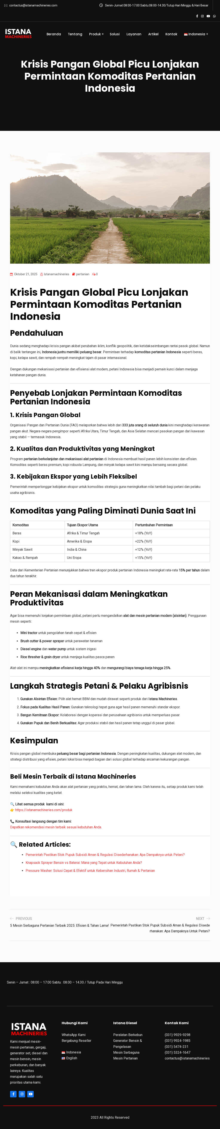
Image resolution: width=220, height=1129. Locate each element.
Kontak (171, 34)
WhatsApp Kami (74, 1035)
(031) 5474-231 (176, 1047)
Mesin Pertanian (125, 1058)
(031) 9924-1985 (177, 1041)
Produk (95, 34)
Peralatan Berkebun (127, 1035)
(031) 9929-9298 (177, 1035)
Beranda (54, 34)
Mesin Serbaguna (126, 1052)
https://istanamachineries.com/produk (43, 810)
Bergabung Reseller (76, 1041)
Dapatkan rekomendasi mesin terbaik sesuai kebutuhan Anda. (56, 827)
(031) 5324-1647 (177, 1052)
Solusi (115, 34)
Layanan (134, 34)
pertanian (82, 274)
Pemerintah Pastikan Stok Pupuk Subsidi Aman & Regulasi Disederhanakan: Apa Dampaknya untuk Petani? (105, 855)
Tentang (75, 34)
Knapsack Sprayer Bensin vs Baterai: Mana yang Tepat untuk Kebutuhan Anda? (84, 863)
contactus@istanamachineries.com (33, 5)
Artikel (153, 34)
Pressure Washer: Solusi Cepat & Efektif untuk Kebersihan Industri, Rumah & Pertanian (90, 871)
